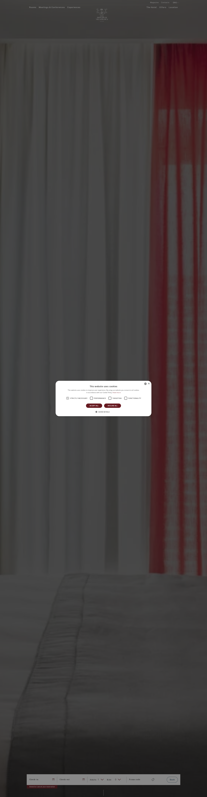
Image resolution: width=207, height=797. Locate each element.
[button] (103, 411)
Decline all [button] (112, 406)
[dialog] (103, 398)
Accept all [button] (94, 406)
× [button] (149, 384)
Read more (117, 392)
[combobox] (145, 384)
